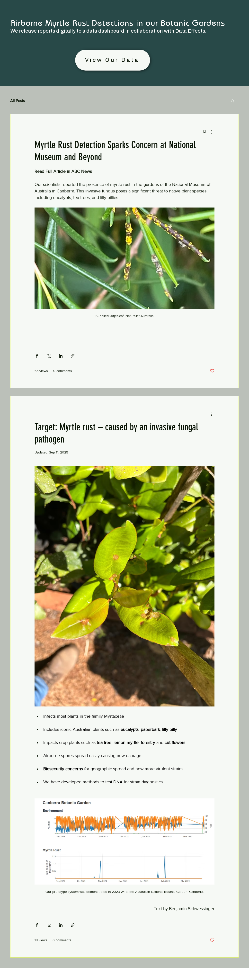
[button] (232, 101)
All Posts (17, 101)
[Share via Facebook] (37, 355)
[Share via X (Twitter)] (48, 355)
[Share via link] (72, 355)
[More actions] (211, 132)
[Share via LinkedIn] (60, 355)
